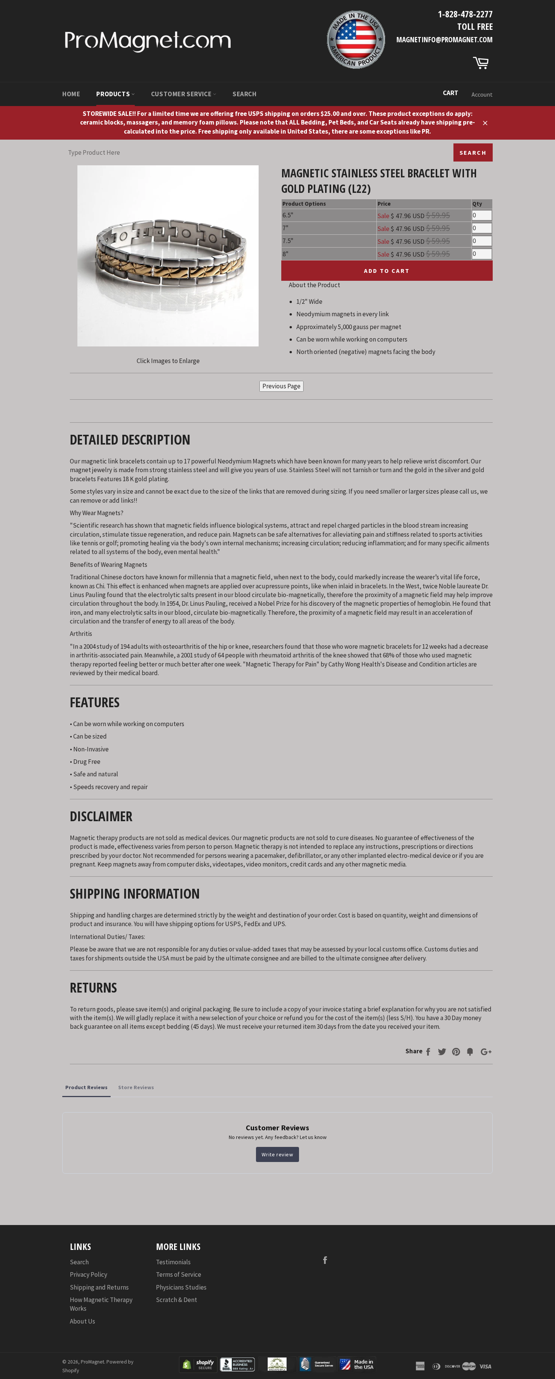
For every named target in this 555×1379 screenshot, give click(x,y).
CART (450, 93)
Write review (277, 1154)
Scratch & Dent (176, 1300)
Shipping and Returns (99, 1287)
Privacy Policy (88, 1274)
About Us (82, 1321)
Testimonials (173, 1262)
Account (482, 94)
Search (245, 94)
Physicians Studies (181, 1287)
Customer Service (182, 94)
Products (113, 94)
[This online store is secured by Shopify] (198, 1371)
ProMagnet (92, 1362)
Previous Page (281, 386)
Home (71, 94)
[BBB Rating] (238, 1371)
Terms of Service (178, 1274)
